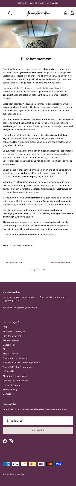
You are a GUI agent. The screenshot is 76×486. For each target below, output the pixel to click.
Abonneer (38, 430)
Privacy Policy (10, 389)
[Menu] (4, 13)
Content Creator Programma (17, 367)
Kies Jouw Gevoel (12, 336)
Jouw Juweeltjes (17, 474)
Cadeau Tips (9, 344)
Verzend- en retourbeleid (15, 380)
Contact (7, 394)
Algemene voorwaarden (15, 376)
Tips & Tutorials (10, 353)
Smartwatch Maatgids (14, 331)
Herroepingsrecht (12, 385)
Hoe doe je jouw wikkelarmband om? (21, 362)
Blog (5, 349)
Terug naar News (38, 269)
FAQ (5, 327)
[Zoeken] (12, 13)
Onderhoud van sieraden (15, 358)
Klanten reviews (11, 340)
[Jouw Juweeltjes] (38, 13)
